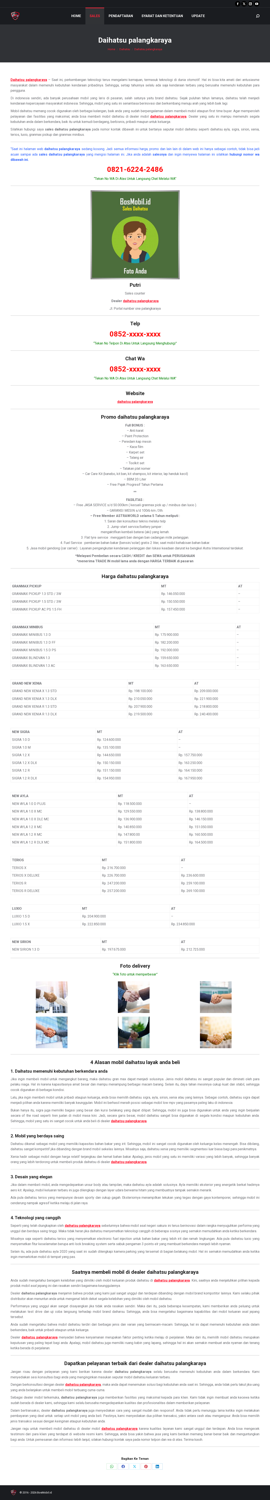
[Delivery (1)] (52, 997)
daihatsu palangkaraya (141, 301)
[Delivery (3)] (216, 997)
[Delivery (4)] (52, 1032)
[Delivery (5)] (134, 1032)
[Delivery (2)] (134, 997)
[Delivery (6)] (216, 1032)
